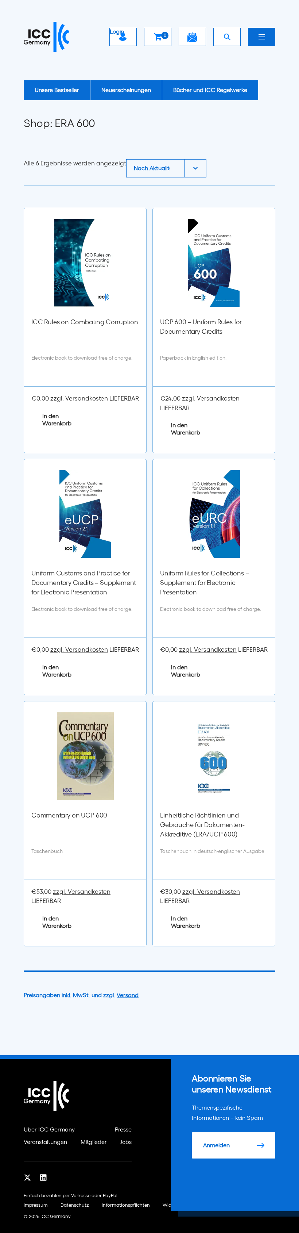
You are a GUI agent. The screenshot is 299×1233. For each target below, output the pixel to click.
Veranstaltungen (45, 1142)
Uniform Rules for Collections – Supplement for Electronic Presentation (204, 583)
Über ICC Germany (49, 1130)
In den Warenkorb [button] (56, 419)
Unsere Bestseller (57, 90)
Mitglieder (94, 1142)
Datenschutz (75, 1205)
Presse (123, 1130)
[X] (27, 1178)
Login (117, 32)
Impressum (36, 1205)
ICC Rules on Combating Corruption (84, 322)
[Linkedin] (43, 1178)
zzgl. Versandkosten (79, 398)
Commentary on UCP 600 (69, 815)
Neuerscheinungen (126, 90)
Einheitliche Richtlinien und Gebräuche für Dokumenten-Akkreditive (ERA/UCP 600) (202, 825)
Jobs (126, 1142)
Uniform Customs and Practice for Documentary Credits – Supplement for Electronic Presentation (83, 583)
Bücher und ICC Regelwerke (210, 90)
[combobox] (166, 168)
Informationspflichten (126, 1205)
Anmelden (216, 1145)
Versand (128, 995)
